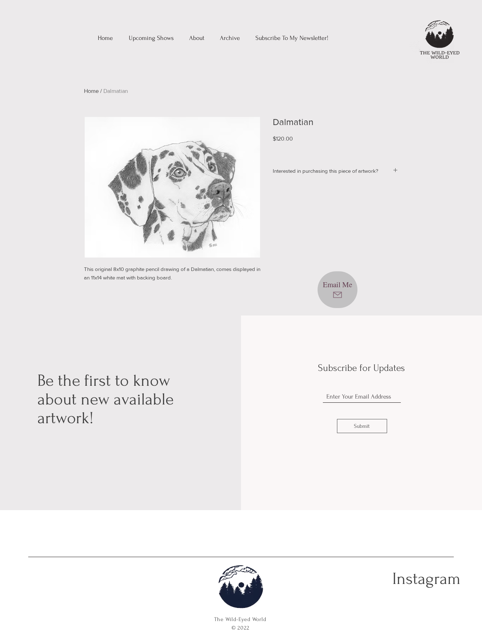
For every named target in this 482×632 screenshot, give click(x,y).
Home (91, 91)
